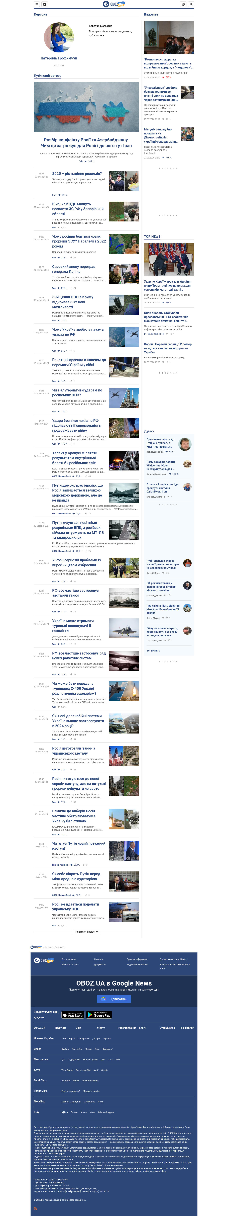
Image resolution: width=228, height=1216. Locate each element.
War (54, 227)
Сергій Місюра (153, 618)
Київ (63, 1038)
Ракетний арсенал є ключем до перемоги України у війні (79, 362)
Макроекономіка (91, 1091)
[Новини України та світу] (36, 948)
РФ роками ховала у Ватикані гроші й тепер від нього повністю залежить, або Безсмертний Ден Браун (162, 587)
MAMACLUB (89, 1101)
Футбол (65, 1049)
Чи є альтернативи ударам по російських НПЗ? (77, 392)
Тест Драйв (67, 1070)
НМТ (118, 1059)
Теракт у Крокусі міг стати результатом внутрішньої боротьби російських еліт (74, 458)
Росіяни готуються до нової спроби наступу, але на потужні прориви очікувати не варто (79, 784)
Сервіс (104, 1070)
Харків (72, 1038)
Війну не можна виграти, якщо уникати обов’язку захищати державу (162, 632)
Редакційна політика (137, 964)
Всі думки (152, 650)
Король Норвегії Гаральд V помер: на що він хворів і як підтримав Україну (168, 348)
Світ (81, 161)
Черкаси (107, 1038)
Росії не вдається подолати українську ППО (75, 906)
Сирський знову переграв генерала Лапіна (73, 269)
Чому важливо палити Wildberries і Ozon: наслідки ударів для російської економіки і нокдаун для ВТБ (161, 465)
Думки (149, 431)
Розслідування (127, 1027)
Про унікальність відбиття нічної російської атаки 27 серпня (163, 609)
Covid (100, 1101)
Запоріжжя (83, 1038)
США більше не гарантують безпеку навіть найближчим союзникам (167, 296)
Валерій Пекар (153, 573)
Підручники (74, 1059)
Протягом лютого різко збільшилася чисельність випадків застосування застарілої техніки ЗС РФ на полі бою (79, 603)
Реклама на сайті (70, 964)
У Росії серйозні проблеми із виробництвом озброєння (76, 562)
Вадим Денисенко (155, 452)
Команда (98, 959)
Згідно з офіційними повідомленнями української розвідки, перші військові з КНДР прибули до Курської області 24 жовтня (79, 221)
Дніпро (96, 1038)
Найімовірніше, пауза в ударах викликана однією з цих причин (79, 342)
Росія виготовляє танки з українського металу (73, 750)
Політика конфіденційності (173, 959)
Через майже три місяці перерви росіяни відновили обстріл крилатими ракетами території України (79, 917)
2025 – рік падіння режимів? (77, 174)
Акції (95, 1070)
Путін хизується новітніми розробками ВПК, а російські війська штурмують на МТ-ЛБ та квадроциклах (78, 530)
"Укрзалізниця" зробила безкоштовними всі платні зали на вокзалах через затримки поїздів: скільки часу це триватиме (161, 94)
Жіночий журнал (106, 1112)
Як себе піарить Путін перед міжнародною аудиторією (76, 876)
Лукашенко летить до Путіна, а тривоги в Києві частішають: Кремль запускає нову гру (161, 443)
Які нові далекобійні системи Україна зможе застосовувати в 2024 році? (78, 721)
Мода (92, 1112)
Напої (76, 1080)
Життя (101, 1027)
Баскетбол (77, 1049)
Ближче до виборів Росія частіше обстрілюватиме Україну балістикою (73, 816)
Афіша (64, 1112)
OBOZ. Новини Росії (61, 476)
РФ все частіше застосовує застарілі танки (75, 593)
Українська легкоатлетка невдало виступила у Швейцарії (158, 149)
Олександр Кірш (154, 596)
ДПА (103, 1059)
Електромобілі (83, 1070)
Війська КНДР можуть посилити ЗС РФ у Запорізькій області (77, 209)
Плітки (74, 1112)
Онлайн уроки (90, 1059)
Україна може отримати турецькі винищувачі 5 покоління (73, 626)
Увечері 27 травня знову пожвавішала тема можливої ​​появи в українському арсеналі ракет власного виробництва (78, 372)
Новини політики (60, 865)
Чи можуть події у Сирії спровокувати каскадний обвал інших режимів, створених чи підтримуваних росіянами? (78, 181)
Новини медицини (71, 1101)
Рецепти (65, 1080)
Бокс (97, 1049)
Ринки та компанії (70, 1091)
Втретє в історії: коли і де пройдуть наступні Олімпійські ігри (162, 488)
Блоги (142, 1027)
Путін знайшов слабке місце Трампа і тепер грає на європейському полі (163, 564)
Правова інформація (137, 959)
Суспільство (167, 1027)
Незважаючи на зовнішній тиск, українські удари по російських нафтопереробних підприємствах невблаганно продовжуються (79, 438)
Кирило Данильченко (157, 474)
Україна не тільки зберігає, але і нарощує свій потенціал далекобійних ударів (77, 733)
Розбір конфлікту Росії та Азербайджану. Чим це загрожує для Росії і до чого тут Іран (86, 142)
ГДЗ (63, 1059)
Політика (60, 1027)
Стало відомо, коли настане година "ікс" (165, 72)
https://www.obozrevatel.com (144, 1127)
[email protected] (73, 1191)
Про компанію (68, 959)
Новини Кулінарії (90, 1080)
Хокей (88, 1049)
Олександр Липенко (156, 497)
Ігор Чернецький (154, 640)
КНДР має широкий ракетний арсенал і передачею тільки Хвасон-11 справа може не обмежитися (76, 828)
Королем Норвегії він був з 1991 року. (164, 357)
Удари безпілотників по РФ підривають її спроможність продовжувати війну (76, 426)
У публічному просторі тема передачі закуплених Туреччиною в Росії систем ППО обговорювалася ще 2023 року (79, 701)
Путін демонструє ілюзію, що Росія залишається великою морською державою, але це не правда (77, 492)
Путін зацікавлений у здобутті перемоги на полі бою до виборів (78, 856)
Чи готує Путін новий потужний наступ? (78, 846)
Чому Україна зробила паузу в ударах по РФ (78, 332)
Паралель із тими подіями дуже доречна (74, 252)
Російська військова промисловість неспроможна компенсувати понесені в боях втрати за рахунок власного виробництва (93, 545)
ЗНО (110, 1059)
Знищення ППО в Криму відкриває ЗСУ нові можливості (72, 302)
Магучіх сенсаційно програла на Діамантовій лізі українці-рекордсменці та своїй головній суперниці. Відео (160, 136)
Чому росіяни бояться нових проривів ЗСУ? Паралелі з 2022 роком (79, 241)
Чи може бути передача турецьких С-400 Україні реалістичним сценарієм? (74, 688)
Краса (84, 1112)
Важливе (151, 14)
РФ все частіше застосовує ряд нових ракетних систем (79, 655)
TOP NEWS (152, 236)
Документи (100, 964)
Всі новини (187, 1027)
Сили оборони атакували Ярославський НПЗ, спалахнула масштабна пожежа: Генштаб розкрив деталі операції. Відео (166, 317)
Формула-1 (107, 1049)
